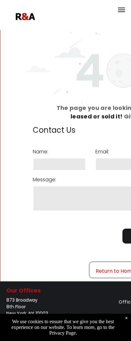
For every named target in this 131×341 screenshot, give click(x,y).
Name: (40, 151)
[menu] (121, 9)
